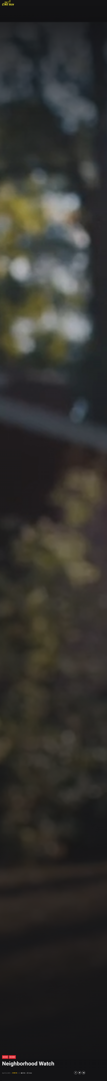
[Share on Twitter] (79, 1072)
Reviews (12, 1057)
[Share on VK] (83, 1072)
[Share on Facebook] (75, 1072)
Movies (5, 1057)
